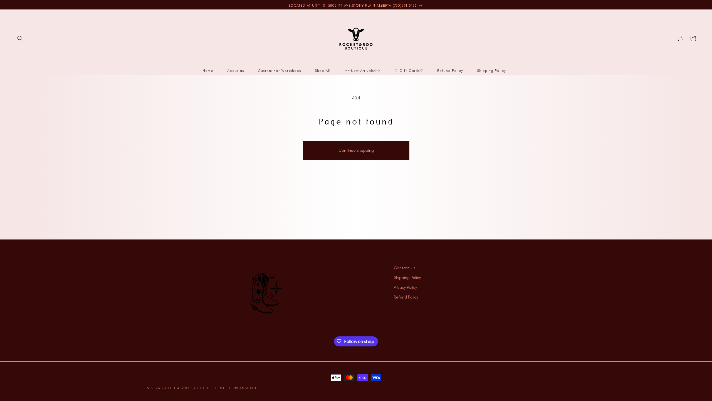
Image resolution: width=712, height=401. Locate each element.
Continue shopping (356, 150)
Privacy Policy (405, 287)
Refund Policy (406, 297)
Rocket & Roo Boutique (185, 388)
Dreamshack (245, 388)
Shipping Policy (407, 277)
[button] (20, 38)
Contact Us (404, 267)
